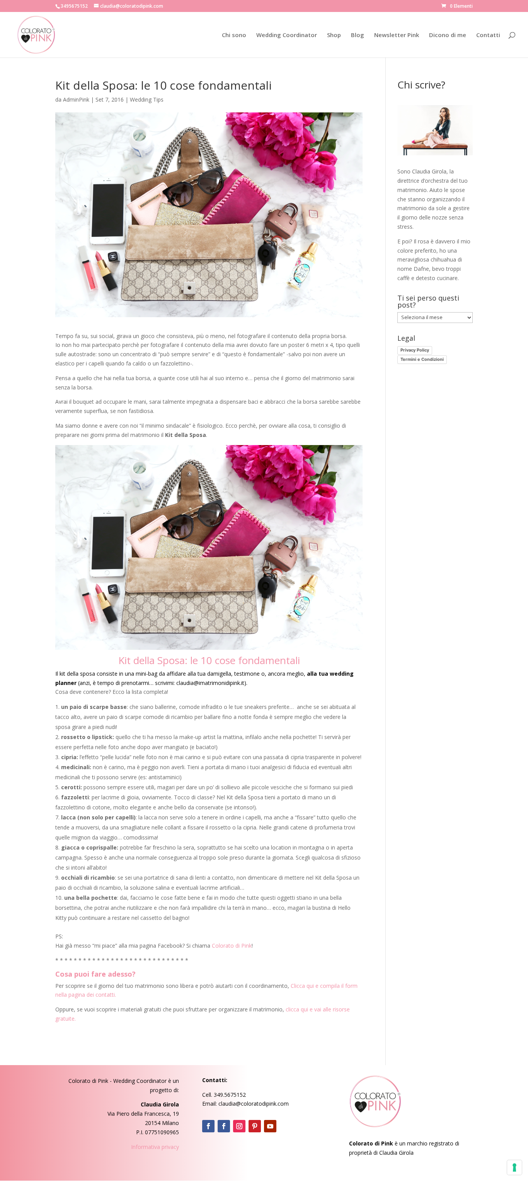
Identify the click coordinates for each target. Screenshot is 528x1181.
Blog (357, 35)
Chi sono (234, 35)
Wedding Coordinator (286, 35)
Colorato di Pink (232, 945)
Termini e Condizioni (422, 359)
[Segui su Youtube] (270, 1126)
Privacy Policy (414, 350)
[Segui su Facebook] (208, 1126)
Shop (334, 35)
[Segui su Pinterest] (255, 1126)
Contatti (488, 35)
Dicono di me (447, 35)
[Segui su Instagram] (239, 1126)
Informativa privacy (155, 1146)
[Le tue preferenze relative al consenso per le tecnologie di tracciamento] (514, 1167)
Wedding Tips (147, 99)
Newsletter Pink (396, 35)
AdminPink (76, 99)
